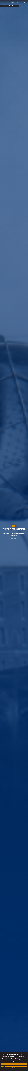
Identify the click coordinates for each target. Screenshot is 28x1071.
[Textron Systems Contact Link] (24, 2)
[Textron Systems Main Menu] (1, 2)
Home (2, 5)
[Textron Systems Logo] (14, 2)
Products (6, 5)
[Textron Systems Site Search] (26, 2)
